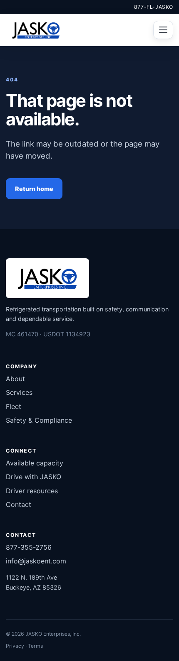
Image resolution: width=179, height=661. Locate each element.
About (15, 379)
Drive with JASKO (33, 476)
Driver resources (32, 491)
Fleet (13, 406)
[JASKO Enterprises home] (36, 30)
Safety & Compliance (39, 420)
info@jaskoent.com (36, 561)
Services (19, 392)
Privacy (15, 646)
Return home (34, 188)
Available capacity (34, 463)
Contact (18, 504)
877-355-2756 (29, 547)
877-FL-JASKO (153, 7)
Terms (35, 646)
